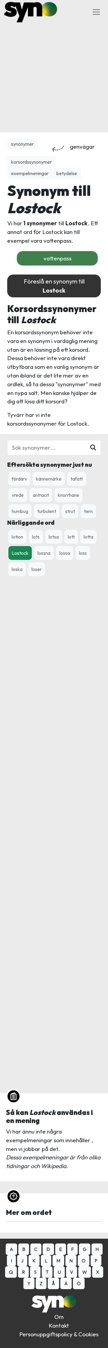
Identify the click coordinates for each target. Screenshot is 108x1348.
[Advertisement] (54, 78)
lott (71, 537)
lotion (17, 537)
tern (88, 511)
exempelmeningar (30, 173)
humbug (20, 511)
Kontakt (59, 1325)
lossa (64, 553)
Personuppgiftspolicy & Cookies (58, 1334)
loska (17, 569)
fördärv (19, 479)
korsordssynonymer (31, 162)
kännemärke (49, 479)
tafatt (76, 479)
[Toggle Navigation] (96, 12)
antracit (41, 495)
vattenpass (57, 258)
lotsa (54, 537)
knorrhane (68, 495)
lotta (88, 537)
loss (83, 553)
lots (36, 537)
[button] (93, 448)
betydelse (66, 173)
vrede (18, 495)
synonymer (22, 144)
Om (59, 1316)
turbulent (46, 511)
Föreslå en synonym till (54, 286)
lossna (44, 553)
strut (70, 511)
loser (37, 569)
